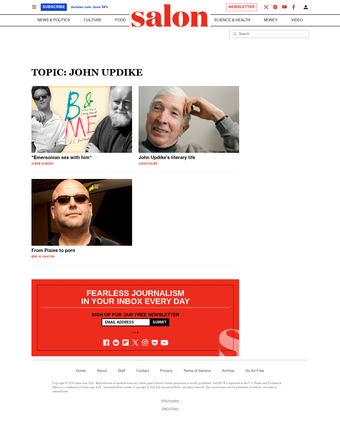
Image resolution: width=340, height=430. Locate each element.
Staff (121, 371)
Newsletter (242, 7)
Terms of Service (197, 371)
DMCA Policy (170, 409)
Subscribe (54, 7)
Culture (93, 20)
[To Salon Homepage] (170, 16)
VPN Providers (170, 401)
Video (297, 20)
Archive (228, 371)
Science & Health (232, 20)
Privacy (166, 371)
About (102, 371)
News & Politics (53, 20)
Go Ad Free (254, 371)
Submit (159, 322)
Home (81, 371)
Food (120, 20)
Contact (142, 371)
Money (271, 20)
